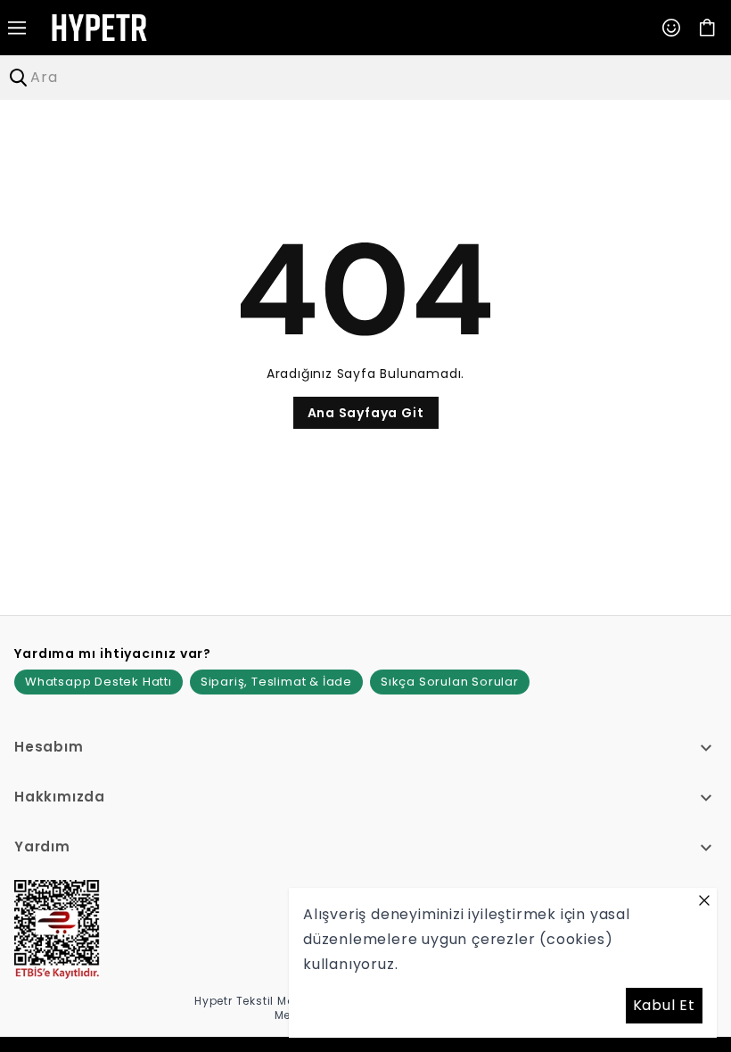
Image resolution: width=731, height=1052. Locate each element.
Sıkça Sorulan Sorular (450, 681)
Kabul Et (664, 1005)
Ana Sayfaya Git (366, 413)
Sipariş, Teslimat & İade (276, 681)
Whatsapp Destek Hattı (98, 681)
